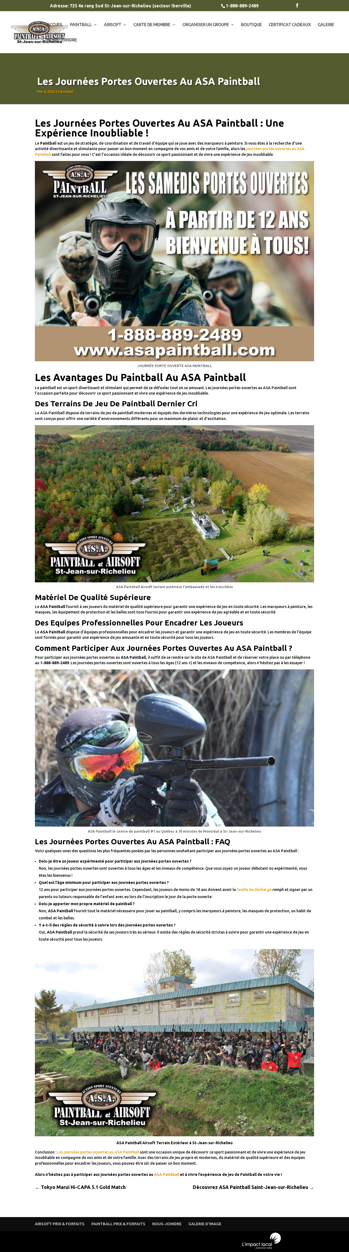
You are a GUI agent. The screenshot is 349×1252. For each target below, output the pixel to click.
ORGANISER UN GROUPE (205, 25)
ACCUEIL (55, 25)
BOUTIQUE (251, 25)
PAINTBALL (81, 25)
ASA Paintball (167, 1174)
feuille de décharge (254, 889)
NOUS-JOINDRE (62, 40)
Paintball (65, 91)
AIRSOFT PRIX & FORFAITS (60, 1224)
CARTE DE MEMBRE (151, 25)
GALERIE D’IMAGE (204, 1224)
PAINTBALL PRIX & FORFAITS (118, 1224)
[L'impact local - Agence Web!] (261, 1248)
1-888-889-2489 (242, 5)
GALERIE (326, 25)
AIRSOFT (112, 25)
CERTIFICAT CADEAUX (290, 25)
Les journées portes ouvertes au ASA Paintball (98, 1152)
